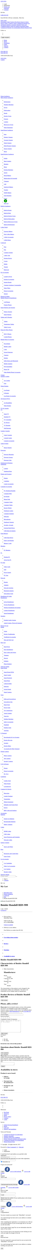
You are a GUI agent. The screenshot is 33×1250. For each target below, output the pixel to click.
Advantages (4, 1013)
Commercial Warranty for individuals (13, 1134)
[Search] (16, 876)
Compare (6, 9)
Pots (5, 897)
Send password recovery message (9, 1184)
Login (2, 1171)
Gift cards (6, 1127)
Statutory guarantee (9, 1136)
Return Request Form (9, 1141)
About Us (6, 1113)
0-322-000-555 (27, 1011)
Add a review (4, 1000)
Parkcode (21, 1147)
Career (5, 1119)
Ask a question (4, 1052)
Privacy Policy (7, 1116)
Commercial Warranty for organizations (14, 1140)
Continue (3, 1206)
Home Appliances (8, 894)
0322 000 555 (4, 53)
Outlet (5, 44)
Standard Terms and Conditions (12, 1137)
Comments (9, 1019)
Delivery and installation (10, 1129)
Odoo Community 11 (12, 1147)
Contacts (6, 47)
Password (15, 1158)
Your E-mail (4, 1177)
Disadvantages (4, 1014)
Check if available (8, 924)
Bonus (5, 1126)
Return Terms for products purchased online (15, 1139)
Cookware (6, 895)
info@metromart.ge (14, 1011)
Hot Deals (6, 1112)
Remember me (6, 1161)
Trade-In (6, 46)
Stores (5, 1115)
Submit (3, 1066)
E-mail (2, 1195)
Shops (5, 41)
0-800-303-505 (4, 15)
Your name (3, 1191)
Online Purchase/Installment (11, 1125)
